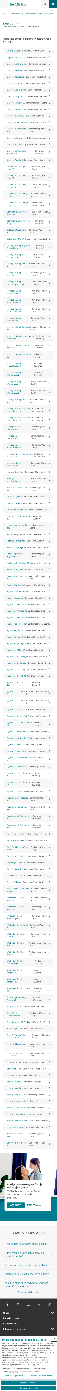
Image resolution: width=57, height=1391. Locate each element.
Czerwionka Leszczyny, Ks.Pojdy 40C (27, 185)
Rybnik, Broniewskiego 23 (26, 577)
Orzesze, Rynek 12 (26, 496)
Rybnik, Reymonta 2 (26, 630)
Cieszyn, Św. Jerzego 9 (27, 109)
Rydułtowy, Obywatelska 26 (26, 799)
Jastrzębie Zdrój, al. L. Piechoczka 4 (25, 255)
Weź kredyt (15, 1205)
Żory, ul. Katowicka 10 (25, 1107)
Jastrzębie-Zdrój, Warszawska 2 (27, 464)
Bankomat (16, 13)
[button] (54, 1338)
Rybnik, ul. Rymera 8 (25, 744)
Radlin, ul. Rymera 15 (25, 569)
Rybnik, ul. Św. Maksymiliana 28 (24, 758)
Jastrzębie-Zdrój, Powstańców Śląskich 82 (26, 455)
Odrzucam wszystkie (28, 1388)
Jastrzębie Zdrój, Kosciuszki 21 (26, 273)
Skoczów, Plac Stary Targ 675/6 (27, 848)
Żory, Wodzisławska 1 (27, 1127)
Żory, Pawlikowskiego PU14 (26, 1045)
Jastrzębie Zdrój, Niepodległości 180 (27, 282)
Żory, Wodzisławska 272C (25, 1134)
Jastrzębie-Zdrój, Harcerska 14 (26, 428)
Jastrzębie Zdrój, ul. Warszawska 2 (25, 373)
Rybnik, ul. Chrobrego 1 (26, 663)
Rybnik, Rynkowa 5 (26, 637)
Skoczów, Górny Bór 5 (27, 840)
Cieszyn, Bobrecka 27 (27, 77)
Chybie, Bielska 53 (25, 51)
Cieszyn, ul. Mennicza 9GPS (27, 130)
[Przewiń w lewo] (5, 13)
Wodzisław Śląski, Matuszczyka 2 (27, 917)
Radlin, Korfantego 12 (27, 547)
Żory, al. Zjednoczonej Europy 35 (24, 998)
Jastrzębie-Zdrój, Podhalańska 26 (27, 446)
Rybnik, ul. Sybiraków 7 (26, 766)
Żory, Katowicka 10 (26, 1022)
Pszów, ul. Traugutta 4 (26, 541)
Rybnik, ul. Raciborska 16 (27, 738)
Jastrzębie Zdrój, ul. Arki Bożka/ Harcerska (26, 337)
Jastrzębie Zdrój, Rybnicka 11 (26, 328)
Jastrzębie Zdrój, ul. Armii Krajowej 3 (25, 346)
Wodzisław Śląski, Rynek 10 (26, 926)
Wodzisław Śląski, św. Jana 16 (26, 935)
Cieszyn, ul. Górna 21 (25, 116)
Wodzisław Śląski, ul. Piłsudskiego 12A (25, 962)
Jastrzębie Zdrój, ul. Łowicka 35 (24, 355)
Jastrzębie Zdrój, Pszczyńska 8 (26, 319)
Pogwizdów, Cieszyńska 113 (26, 526)
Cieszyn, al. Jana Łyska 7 (26, 64)
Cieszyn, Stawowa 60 (27, 103)
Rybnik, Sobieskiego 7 (27, 643)
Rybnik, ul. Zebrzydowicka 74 (24, 783)
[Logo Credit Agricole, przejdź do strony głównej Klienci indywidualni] (18, 4)
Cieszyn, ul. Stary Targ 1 (26, 138)
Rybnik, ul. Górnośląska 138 (24, 683)
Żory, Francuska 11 (26, 1006)
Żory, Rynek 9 (23, 1075)
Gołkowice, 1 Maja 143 (27, 239)
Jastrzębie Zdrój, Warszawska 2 (27, 391)
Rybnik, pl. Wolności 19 (26, 611)
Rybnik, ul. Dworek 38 (25, 676)
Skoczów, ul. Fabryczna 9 (27, 856)
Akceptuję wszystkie (29, 1383)
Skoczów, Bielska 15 (26, 834)
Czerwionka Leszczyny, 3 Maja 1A (27, 167)
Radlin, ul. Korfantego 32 (27, 563)
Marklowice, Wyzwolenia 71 (26, 488)
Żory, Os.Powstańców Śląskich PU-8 (27, 1036)
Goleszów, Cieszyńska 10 (25, 231)
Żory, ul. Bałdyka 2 (24, 1081)
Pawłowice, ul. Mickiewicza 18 (24, 517)
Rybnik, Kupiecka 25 (26, 598)
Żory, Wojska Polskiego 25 (26, 1144)
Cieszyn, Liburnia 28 (26, 90)
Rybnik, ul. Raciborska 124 (27, 731)
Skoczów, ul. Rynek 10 (25, 862)
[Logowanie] (53, 4)
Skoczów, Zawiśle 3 (26, 869)
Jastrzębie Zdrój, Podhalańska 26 (27, 301)
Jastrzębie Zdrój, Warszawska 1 (27, 382)
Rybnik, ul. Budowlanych (27, 656)
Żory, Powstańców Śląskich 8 (26, 1054)
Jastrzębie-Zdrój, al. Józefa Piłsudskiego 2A (26, 409)
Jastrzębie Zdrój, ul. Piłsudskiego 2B (25, 364)
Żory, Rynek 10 (26, 1062)
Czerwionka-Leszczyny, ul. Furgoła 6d (25, 222)
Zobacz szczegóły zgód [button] (12, 1376)
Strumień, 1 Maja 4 (26, 875)
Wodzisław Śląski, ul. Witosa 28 (24, 989)
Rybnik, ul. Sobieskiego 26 (27, 751)
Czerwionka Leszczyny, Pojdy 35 (27, 194)
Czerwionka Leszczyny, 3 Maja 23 (27, 176)
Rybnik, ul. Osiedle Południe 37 (24, 723)
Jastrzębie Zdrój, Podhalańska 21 (27, 292)
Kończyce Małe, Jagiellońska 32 (27, 479)
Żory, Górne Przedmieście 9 (26, 1014)
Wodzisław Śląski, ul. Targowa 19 (24, 971)
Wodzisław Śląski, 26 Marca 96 (26, 908)
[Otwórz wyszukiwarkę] (45, 4)
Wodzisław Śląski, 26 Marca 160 (27, 899)
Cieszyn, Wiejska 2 (26, 160)
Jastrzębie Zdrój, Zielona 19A (26, 400)
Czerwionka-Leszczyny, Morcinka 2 (27, 213)
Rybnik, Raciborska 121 (28, 624)
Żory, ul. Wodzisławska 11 (27, 1120)
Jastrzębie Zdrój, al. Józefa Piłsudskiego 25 (26, 246)
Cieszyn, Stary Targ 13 (27, 96)
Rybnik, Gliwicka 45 (26, 585)
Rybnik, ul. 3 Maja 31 (25, 650)
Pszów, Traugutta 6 (26, 534)
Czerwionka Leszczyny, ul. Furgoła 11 (26, 203)
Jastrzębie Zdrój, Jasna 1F (25, 264)
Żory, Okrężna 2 (24, 1028)
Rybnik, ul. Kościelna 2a (28, 692)
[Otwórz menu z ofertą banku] (4, 4)
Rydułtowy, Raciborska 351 (26, 808)
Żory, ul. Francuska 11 (25, 1094)
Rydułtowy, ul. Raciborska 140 (24, 817)
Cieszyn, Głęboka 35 (26, 83)
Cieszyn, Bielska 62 (26, 70)
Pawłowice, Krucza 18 (27, 509)
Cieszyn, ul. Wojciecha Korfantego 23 (25, 152)
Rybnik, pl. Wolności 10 (26, 604)
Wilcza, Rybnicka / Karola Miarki (27, 889)
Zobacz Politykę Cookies (41, 1376)
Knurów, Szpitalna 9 (26, 472)
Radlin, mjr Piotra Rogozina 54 (26, 555)
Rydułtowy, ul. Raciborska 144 (24, 826)
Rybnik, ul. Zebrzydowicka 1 (24, 774)
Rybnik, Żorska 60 (25, 791)
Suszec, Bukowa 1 (25, 882)
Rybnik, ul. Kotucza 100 (26, 709)
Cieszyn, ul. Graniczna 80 (27, 122)
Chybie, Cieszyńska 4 (27, 57)
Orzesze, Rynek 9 (25, 503)
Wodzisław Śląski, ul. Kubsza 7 (28, 944)
